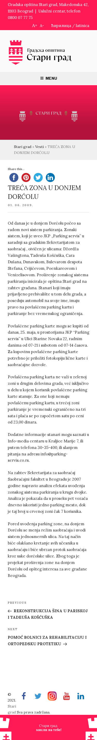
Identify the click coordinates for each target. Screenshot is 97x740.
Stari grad (22, 146)
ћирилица (61, 25)
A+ (34, 25)
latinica (82, 25)
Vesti (39, 146)
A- (42, 25)
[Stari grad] (40, 64)
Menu (51, 78)
